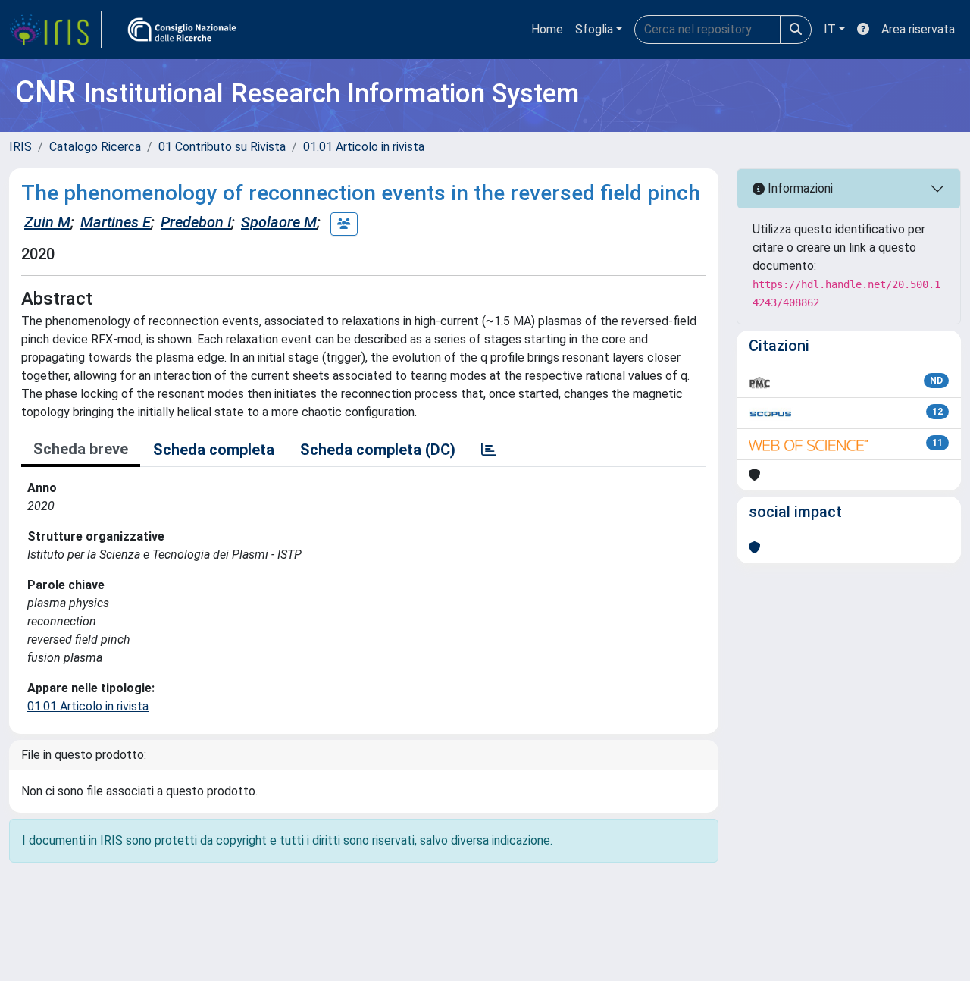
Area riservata (918, 29)
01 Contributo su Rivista (222, 146)
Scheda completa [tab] (213, 449)
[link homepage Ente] (182, 29)
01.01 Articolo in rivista (363, 146)
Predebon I (196, 222)
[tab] (488, 449)
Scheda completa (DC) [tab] (377, 449)
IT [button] (830, 29)
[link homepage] (55, 29)
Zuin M (47, 222)
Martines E (115, 222)
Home (547, 29)
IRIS (20, 146)
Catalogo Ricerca (95, 146)
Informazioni (799, 188)
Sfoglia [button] (594, 29)
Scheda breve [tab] (80, 449)
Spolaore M (279, 222)
